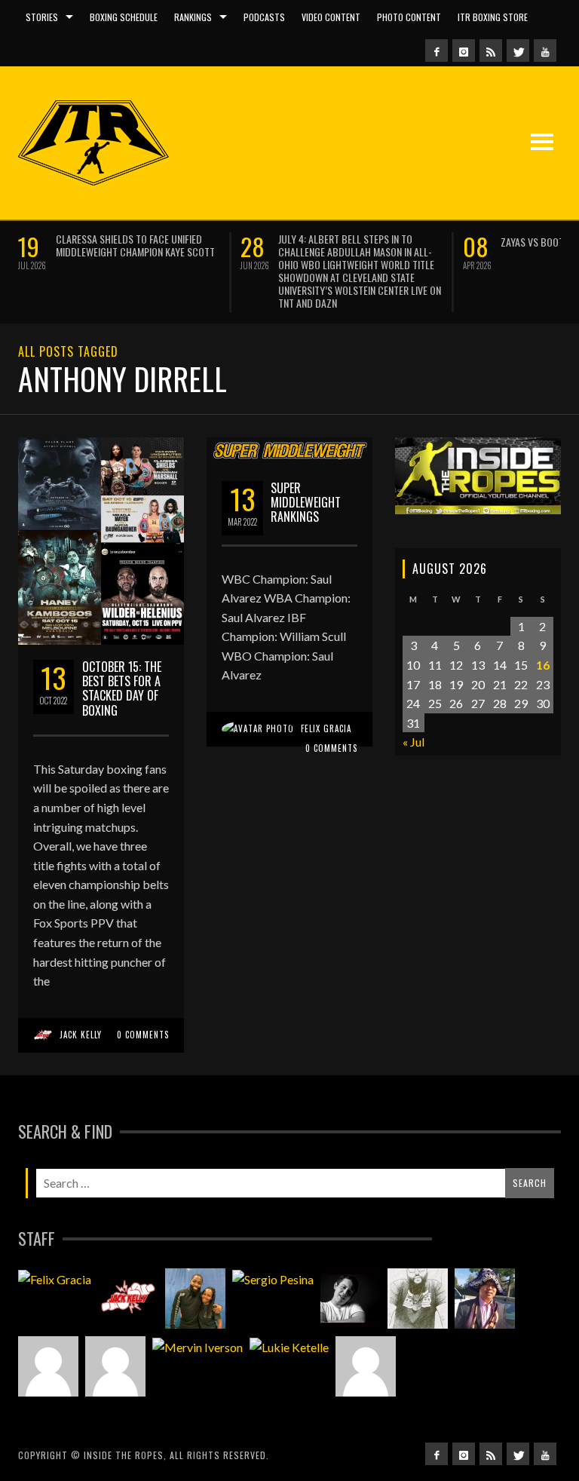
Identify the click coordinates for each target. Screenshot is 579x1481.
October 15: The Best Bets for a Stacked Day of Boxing (121, 688)
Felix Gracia (326, 728)
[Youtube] (545, 50)
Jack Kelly (81, 1035)
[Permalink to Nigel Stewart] (418, 1298)
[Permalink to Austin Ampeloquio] (115, 1366)
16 (543, 665)
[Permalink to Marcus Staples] (365, 1366)
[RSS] (490, 50)
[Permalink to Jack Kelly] (128, 1298)
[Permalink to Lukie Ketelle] (289, 1346)
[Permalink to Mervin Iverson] (197, 1346)
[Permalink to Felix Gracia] (54, 1278)
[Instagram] (463, 50)
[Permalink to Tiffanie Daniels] (195, 1298)
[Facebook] (436, 50)
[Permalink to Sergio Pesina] (273, 1278)
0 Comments (143, 1035)
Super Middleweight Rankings (306, 502)
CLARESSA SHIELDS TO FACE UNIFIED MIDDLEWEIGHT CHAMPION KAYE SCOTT (135, 245)
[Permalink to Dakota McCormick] (350, 1298)
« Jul (413, 741)
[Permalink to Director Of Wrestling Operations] (48, 1366)
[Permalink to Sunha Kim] (485, 1298)
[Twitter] (518, 50)
